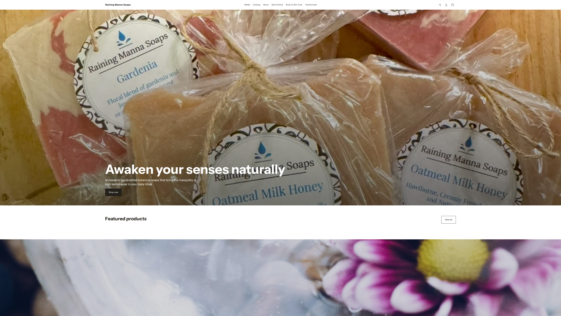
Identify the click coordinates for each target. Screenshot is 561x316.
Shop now (113, 192)
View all (448, 219)
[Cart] (452, 5)
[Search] (440, 5)
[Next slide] (452, 229)
